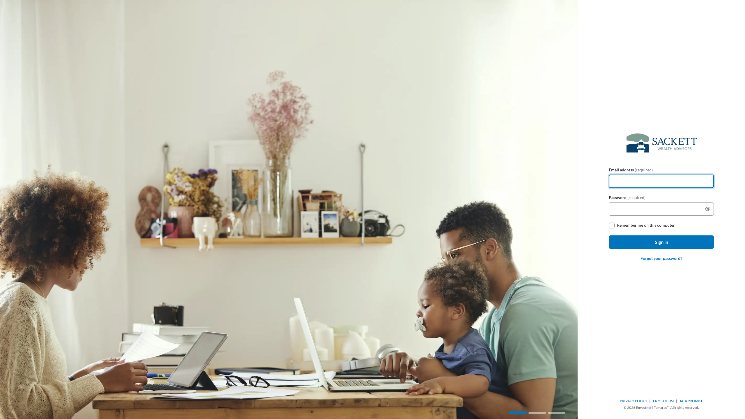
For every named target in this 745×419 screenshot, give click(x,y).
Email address (631, 169)
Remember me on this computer (646, 225)
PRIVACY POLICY (634, 401)
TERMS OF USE (663, 401)
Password (627, 197)
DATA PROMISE (690, 401)
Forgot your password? (661, 258)
